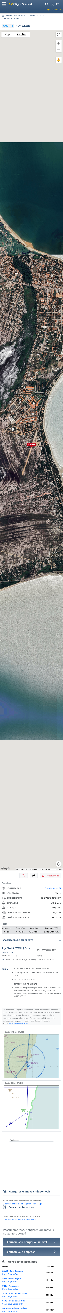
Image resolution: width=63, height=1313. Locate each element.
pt (57, 4)
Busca (22, 16)
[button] (31, 941)
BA (28, 16)
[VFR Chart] (31, 1056)
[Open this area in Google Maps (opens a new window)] (5, 868)
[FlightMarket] (20, 4)
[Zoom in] (59, 43)
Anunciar (56, 10)
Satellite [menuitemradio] (21, 34)
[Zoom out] (59, 49)
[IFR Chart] (31, 1107)
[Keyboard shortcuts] (17, 869)
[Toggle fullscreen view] (59, 34)
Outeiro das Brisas (14, 1309)
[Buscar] (47, 4)
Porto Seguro (37, 16)
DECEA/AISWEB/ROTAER (18, 1023)
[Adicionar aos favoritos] (24, 875)
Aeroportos (11, 16)
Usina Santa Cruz (13, 1302)
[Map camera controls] (59, 864)
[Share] (34, 875)
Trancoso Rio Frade (14, 1295)
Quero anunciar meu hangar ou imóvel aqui (22, 1204)
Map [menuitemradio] (7, 34)
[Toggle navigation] (4, 4)
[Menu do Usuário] (52, 4)
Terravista (10, 1287)
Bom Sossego (12, 1272)
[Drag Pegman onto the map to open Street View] (59, 60)
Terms (60, 869)
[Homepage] (3, 16)
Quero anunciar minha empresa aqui (19, 1219)
